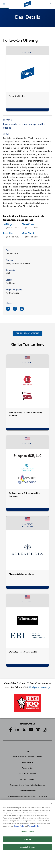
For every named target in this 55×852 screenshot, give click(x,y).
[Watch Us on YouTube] (31, 729)
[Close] (52, 803)
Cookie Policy (19, 826)
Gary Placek (28, 233)
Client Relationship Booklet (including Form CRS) (27, 796)
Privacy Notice (34, 826)
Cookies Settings (27, 831)
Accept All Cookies (27, 847)
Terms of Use (27, 768)
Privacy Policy (27, 762)
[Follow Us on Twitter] (24, 729)
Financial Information (27, 773)
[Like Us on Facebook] (10, 729)
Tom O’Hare (28, 224)
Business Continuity (27, 779)
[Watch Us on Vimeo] (38, 729)
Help (27, 751)
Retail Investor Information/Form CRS (27, 756)
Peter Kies (8, 233)
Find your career (38, 687)
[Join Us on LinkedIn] (17, 729)
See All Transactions (27, 333)
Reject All (27, 839)
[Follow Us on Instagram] (44, 729)
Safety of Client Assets (27, 790)
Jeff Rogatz (8, 224)
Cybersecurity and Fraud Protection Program (27, 785)
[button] (4, 4)
